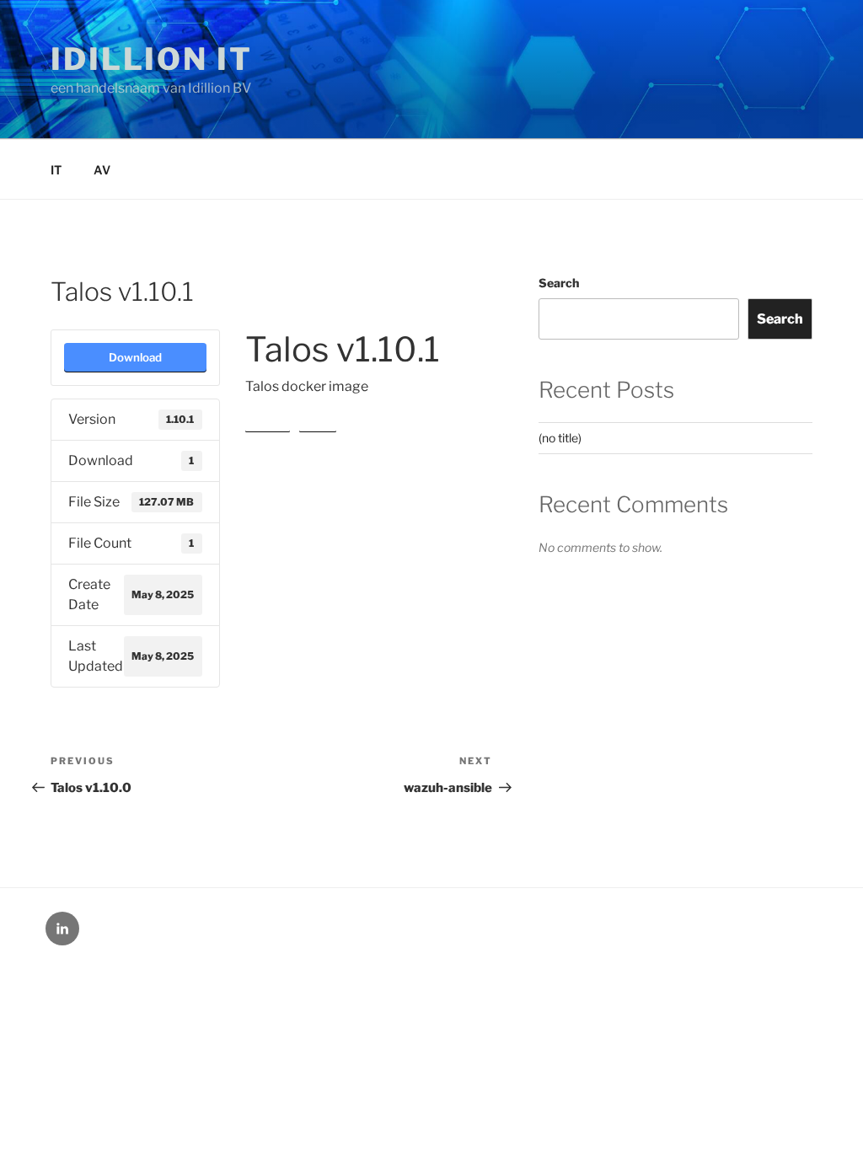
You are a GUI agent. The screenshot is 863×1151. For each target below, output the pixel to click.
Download (135, 357)
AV (102, 170)
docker (267, 421)
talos (318, 421)
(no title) (560, 438)
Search (559, 283)
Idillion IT (152, 59)
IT (56, 170)
